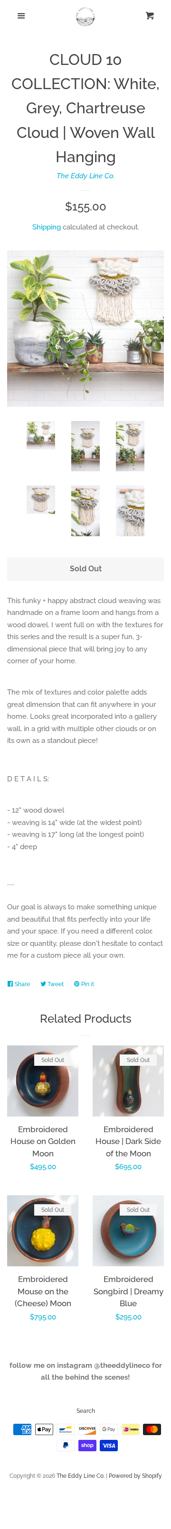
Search (85, 1411)
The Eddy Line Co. (85, 176)
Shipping (46, 227)
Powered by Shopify (135, 1476)
